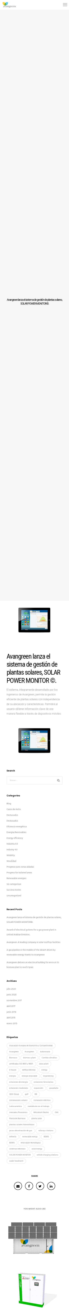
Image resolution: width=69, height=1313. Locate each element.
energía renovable (29, 1076)
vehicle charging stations (47, 1155)
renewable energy (30, 1136)
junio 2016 (11, 1012)
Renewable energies (16, 878)
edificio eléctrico (28, 1070)
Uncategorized (14, 896)
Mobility (11, 855)
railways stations (45, 1130)
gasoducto (53, 1088)
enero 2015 (12, 1023)
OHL (57, 1112)
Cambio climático (49, 1057)
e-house (12, 1070)
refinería (12, 1136)
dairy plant (43, 1063)
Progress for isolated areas (19, 873)
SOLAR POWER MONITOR (20, 1155)
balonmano (45, 1051)
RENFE (46, 1136)
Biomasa (13, 1057)
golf (26, 1094)
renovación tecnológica (30, 1142)
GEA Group (14, 1094)
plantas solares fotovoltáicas (21, 1124)
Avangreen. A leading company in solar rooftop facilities (33, 942)
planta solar (36, 1118)
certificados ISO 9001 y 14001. (21, 1063)
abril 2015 (11, 1018)
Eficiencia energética (17, 827)
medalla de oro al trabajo (38, 1106)
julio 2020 (11, 989)
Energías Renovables (16, 832)
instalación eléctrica (42, 1100)
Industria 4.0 (12, 844)
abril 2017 (11, 1006)
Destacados (12, 815)
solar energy (37, 1148)
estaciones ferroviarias (43, 1082)
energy (44, 1070)
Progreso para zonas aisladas (20, 867)
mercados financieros (18, 1112)
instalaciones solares (18, 1100)
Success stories (14, 890)
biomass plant (29, 1057)
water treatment (16, 1161)
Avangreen (14, 1051)
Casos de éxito (14, 809)
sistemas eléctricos (17, 1148)
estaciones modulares (18, 1088)
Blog (9, 804)
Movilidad (11, 861)
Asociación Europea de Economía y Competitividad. (31, 1045)
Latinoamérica (15, 1106)
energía (12, 1076)
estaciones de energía (18, 1082)
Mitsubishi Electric (41, 1112)
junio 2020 (12, 995)
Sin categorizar (14, 884)
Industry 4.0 (12, 850)
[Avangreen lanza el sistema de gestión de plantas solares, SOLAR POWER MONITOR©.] (18, 1186)
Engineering (48, 1076)
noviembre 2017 (14, 1000)
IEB (35, 1094)
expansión (38, 1088)
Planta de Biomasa (17, 1118)
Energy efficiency (15, 838)
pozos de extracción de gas (20, 1130)
